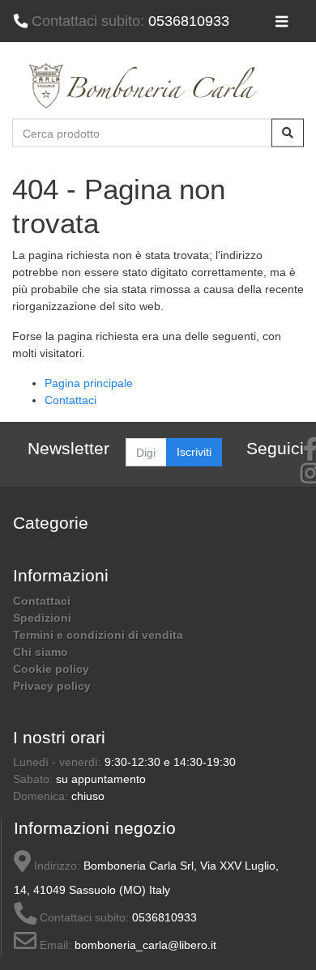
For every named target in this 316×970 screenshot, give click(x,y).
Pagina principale (89, 383)
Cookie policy (51, 668)
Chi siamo (40, 651)
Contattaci (70, 400)
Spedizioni (42, 617)
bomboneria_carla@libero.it (145, 944)
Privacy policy (52, 685)
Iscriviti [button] (194, 451)
